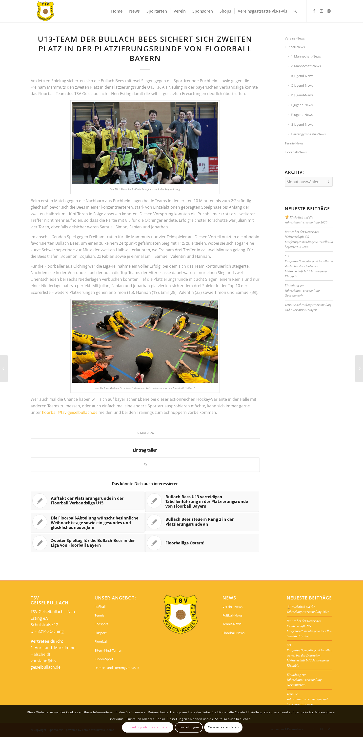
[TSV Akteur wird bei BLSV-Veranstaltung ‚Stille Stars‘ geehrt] (4, 368)
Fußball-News (295, 47)
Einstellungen (189, 727)
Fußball (100, 606)
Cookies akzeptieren (223, 727)
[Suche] (295, 11)
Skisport (101, 633)
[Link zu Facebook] (314, 11)
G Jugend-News (302, 124)
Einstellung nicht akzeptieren (147, 727)
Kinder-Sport (104, 659)
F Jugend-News (302, 114)
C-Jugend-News (302, 85)
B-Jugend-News (302, 76)
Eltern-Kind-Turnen (108, 650)
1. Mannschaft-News (306, 56)
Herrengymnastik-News (308, 134)
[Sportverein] (45, 11)
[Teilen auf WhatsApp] (145, 465)
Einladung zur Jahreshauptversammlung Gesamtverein (302, 290)
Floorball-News (296, 152)
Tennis (99, 615)
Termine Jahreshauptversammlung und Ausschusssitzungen (308, 307)
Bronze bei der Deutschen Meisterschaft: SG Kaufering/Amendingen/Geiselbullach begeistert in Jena (310, 239)
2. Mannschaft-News (306, 66)
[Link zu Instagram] (321, 11)
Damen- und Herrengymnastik (117, 667)
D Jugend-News (302, 95)
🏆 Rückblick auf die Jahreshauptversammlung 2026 (306, 219)
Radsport (101, 624)
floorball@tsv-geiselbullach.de (70, 412)
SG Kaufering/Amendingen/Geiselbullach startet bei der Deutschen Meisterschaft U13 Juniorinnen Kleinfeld (310, 265)
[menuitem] (117, 11)
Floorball (101, 641)
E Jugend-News (302, 105)
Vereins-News (295, 38)
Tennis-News (294, 143)
